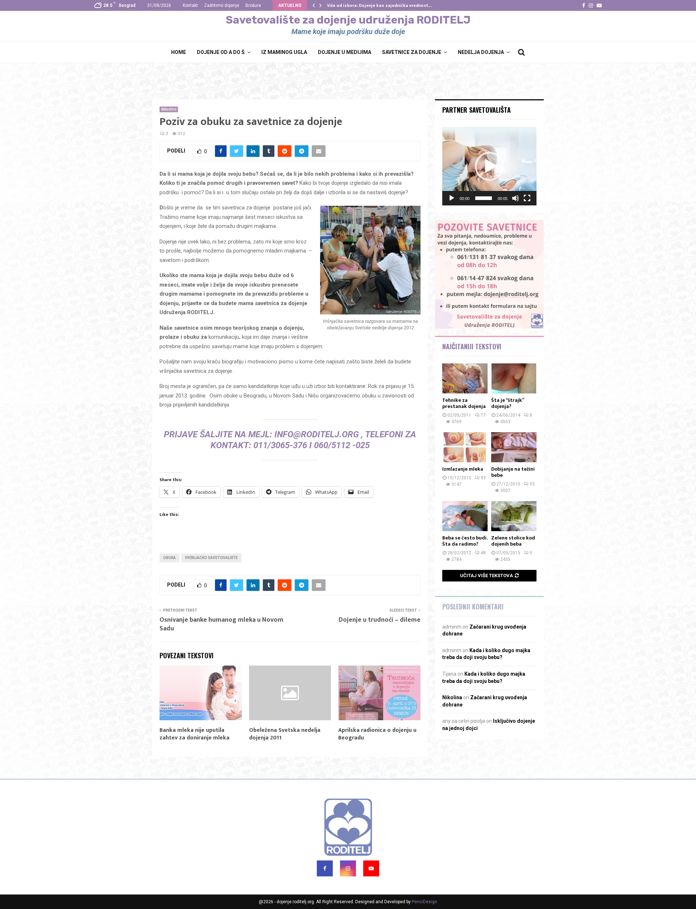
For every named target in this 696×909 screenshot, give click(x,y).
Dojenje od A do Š (221, 52)
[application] (489, 166)
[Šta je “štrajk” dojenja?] (513, 378)
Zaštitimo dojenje (221, 5)
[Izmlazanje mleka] (465, 447)
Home (178, 52)
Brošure (253, 5)
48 (483, 552)
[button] (489, 166)
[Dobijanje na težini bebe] (513, 447)
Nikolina (452, 697)
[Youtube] (371, 868)
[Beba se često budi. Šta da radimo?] (465, 516)
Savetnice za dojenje (411, 52)
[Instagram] (348, 868)
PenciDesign (424, 901)
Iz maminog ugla (284, 52)
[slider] (483, 198)
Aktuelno (168, 109)
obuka (169, 558)
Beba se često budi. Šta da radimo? (464, 541)
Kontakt (190, 5)
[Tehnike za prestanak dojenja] (465, 378)
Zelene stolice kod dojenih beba (513, 541)
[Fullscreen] (527, 198)
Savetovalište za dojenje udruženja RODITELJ (348, 19)
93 (483, 477)
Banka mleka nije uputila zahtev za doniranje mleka (194, 734)
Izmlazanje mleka (462, 469)
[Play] (451, 198)
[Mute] (515, 198)
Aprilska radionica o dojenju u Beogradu (377, 734)
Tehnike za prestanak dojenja (464, 403)
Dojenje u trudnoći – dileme (379, 619)
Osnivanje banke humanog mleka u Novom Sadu (221, 624)
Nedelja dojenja (481, 52)
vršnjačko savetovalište (211, 558)
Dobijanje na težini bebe (513, 472)
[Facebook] (325, 868)
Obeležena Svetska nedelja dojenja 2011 (284, 734)
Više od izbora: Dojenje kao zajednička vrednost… (379, 5)
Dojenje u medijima (344, 52)
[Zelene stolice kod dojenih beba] (513, 516)
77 (483, 415)
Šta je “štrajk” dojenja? (507, 403)
